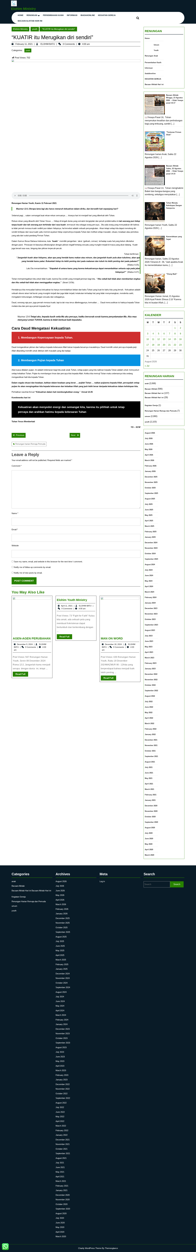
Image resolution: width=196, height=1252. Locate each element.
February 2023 (150, 663)
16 (180, 339)
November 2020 (151, 811)
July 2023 (149, 636)
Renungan (32, 15)
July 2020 (149, 833)
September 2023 (151, 625)
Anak (156, 56)
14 (169, 339)
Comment (17, 466)
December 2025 (151, 477)
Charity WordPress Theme (89, 1248)
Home (20, 15)
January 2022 (150, 734)
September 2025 (151, 493)
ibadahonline (88, 15)
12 (158, 339)
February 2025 (150, 532)
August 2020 (150, 828)
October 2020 (150, 817)
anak (147, 383)
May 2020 (148, 844)
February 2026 (150, 466)
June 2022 (149, 707)
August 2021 (150, 762)
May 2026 (148, 449)
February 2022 (150, 729)
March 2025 (149, 526)
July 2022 (149, 702)
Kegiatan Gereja (151, 405)
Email (15, 529)
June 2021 (149, 773)
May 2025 (148, 515)
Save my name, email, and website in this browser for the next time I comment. (48, 561)
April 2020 (149, 850)
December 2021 (151, 740)
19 (158, 345)
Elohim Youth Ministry (72, 600)
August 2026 (150, 433)
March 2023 (149, 658)
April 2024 (149, 586)
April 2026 (149, 455)
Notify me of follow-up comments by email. (32, 567)
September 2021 (151, 756)
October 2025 (150, 488)
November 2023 (151, 614)
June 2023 (149, 641)
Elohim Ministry (23, 9)
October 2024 (150, 554)
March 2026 (149, 460)
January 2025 (150, 537)
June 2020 (149, 839)
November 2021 (151, 745)
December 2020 (151, 806)
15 (175, 339)
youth (34, 29)
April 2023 (149, 652)
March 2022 (149, 723)
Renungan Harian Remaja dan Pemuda (161, 411)
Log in (102, 881)
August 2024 (150, 565)
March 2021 (149, 789)
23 (180, 345)
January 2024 (150, 603)
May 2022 (148, 712)
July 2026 (149, 438)
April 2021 (149, 784)
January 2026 (150, 471)
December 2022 (151, 674)
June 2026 (149, 444)
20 (164, 345)
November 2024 (151, 548)
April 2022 (149, 718)
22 (175, 345)
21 (169, 345)
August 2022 (150, 696)
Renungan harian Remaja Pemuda (30, 444)
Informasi (72, 15)
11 (153, 339)
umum (147, 416)
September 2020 (151, 822)
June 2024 (149, 575)
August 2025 (150, 499)
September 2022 (151, 691)
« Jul (147, 366)
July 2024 (149, 570)
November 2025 (151, 482)
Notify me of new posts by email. (28, 573)
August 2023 (150, 630)
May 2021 (148, 778)
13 (164, 339)
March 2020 (149, 855)
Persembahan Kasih (53, 15)
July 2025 (149, 504)
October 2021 (150, 751)
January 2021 (150, 800)
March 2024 (149, 592)
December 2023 (151, 608)
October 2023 (150, 619)
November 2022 (151, 680)
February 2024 (150, 597)
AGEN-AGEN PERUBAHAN (32, 638)
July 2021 (149, 767)
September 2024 (151, 559)
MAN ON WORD (112, 638)
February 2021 (150, 795)
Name (15, 513)
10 (147, 339)
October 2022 (150, 685)
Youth (156, 50)
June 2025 (149, 510)
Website (15, 545)
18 (153, 345)
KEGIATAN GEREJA (107, 15)
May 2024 (148, 581)
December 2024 (151, 543)
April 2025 (149, 521)
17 (147, 345)
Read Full (21, 675)
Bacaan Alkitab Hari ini (30, 21)
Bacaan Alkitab (151, 389)
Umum (156, 45)
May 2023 (148, 647)
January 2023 (150, 669)
